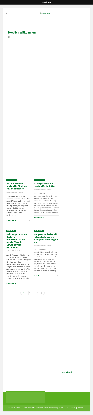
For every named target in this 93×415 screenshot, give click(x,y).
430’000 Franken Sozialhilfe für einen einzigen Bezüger (16, 186)
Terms (61, 408)
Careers (80, 408)
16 (37, 293)
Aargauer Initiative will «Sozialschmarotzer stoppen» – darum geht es (46, 238)
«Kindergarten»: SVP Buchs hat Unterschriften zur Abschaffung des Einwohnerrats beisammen (17, 241)
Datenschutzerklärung (50, 408)
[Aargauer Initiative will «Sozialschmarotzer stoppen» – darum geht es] (46, 226)
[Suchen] (85, 13)
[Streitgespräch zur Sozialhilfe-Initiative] (46, 175)
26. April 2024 (11, 231)
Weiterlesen (10, 220)
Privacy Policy (71, 408)
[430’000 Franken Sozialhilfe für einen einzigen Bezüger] (18, 175)
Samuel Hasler (12, 192)
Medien (21, 192)
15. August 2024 (12, 180)
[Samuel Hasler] (45, 13)
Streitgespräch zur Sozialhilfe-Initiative (44, 184)
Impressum (39, 408)
